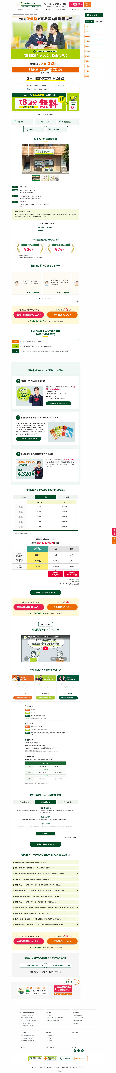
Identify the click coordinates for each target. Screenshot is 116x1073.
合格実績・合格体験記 (27, 1026)
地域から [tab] (88, 21)
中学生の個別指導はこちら (45, 697)
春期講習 (50, 1035)
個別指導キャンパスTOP (19, 14)
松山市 (35, 14)
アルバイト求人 (57, 1067)
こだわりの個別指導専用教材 (28, 1020)
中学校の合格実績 (24, 802)
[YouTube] (78, 1050)
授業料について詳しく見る (45, 592)
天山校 (42, 227)
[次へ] (77, 301)
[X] (75, 1050)
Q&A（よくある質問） (79, 1018)
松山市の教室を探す (32, 965)
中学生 (45, 497)
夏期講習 (50, 1038)
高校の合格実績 (45, 802)
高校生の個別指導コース (27, 1041)
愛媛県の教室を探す (58, 965)
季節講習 (48, 1032)
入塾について (75, 1012)
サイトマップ (81, 1067)
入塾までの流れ (78, 1015)
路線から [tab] (98, 21)
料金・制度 (49, 1012)
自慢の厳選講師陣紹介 (27, 1023)
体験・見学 (114, 532)
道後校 (42, 230)
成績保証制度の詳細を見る (57, 403)
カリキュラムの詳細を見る (28, 439)
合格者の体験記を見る (44, 844)
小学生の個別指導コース (27, 1035)
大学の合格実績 (67, 802)
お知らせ (22, 1047)
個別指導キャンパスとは (27, 1015)
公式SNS (74, 1047)
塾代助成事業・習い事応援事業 (55, 1018)
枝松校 (51, 227)
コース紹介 (23, 1032)
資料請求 (114, 540)
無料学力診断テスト (53, 1020)
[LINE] (82, 1050)
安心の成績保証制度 (26, 1018)
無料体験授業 (77, 1020)
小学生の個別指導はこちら (22, 697)
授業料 (49, 1015)
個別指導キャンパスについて (27, 1012)
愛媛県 (31, 14)
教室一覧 (27, 14)
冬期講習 (50, 1041)
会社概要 (34, 1067)
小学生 (24, 497)
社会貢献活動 (65, 1067)
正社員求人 (49, 1067)
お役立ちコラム (50, 1047)
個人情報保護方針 (73, 1067)
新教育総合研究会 (41, 1067)
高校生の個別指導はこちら (67, 697)
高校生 (67, 497)
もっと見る (45, 833)
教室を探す (75, 1032)
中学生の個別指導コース (27, 1038)
